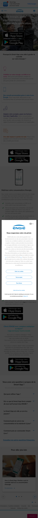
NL (33, 223)
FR (30, 223)
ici (5, 257)
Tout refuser (19, 283)
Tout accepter (19, 277)
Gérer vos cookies (19, 271)
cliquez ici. (25, 296)
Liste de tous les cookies (19, 290)
